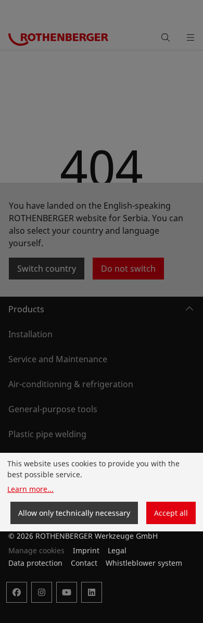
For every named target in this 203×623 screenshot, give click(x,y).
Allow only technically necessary (74, 513)
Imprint (86, 550)
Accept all (171, 513)
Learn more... (30, 489)
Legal (117, 550)
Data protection (35, 563)
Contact (84, 563)
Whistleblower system (144, 563)
